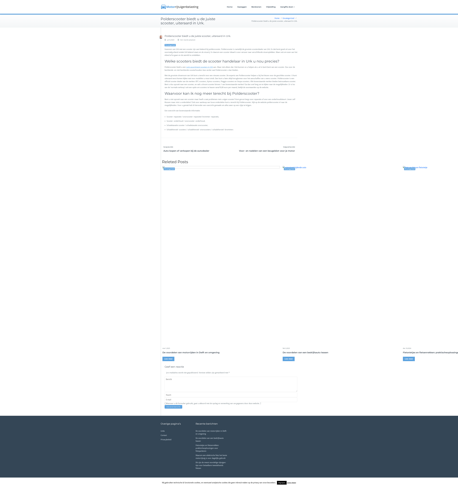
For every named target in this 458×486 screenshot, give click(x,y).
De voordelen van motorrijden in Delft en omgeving (190, 352)
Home (229, 7)
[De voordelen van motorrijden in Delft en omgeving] (221, 255)
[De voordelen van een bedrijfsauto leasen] (341, 255)
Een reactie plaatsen (187, 40)
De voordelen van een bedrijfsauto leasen (305, 352)
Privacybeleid (166, 440)
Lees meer (168, 359)
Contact (164, 435)
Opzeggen (242, 7)
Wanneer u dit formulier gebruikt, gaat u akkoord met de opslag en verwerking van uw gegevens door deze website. (213, 403)
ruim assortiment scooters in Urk (199, 67)
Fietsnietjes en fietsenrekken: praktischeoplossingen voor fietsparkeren (207, 448)
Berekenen (256, 7)
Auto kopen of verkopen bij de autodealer (186, 151)
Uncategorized (288, 18)
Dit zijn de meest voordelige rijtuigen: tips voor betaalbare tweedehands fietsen (211, 465)
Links (163, 431)
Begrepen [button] (281, 483)
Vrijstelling (271, 7)
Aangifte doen (286, 7)
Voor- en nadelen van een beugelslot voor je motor (267, 151)
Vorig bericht (168, 147)
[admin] (161, 37)
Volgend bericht (289, 147)
